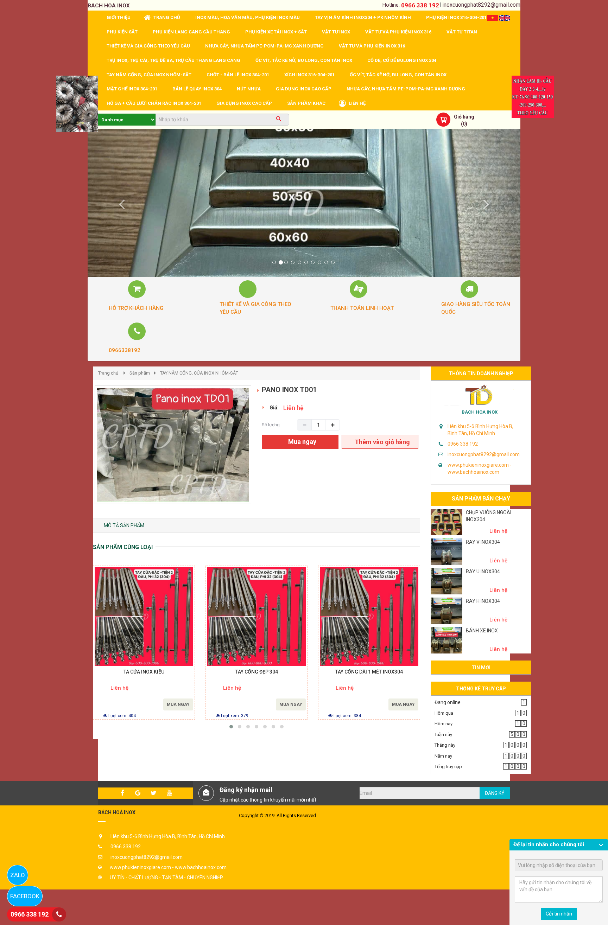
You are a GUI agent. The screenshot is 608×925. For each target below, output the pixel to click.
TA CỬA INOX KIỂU (144, 672)
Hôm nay (443, 723)
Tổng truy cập (448, 766)
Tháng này (445, 745)
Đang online (448, 702)
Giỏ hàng (464, 117)
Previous (84, 452)
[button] (120, 203)
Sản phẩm (139, 373)
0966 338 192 (420, 5)
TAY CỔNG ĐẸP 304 (256, 672)
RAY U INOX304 (483, 571)
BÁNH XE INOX (482, 630)
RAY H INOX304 (483, 601)
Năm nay (443, 756)
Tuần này (443, 734)
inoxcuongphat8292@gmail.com (481, 4)
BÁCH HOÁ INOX (480, 412)
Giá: (274, 407)
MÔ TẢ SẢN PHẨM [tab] (124, 525)
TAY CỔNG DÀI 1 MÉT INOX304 (369, 672)
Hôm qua (444, 713)
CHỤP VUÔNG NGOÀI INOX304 (488, 516)
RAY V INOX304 (483, 542)
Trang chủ (108, 373)
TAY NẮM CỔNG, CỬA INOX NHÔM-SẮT (199, 373)
